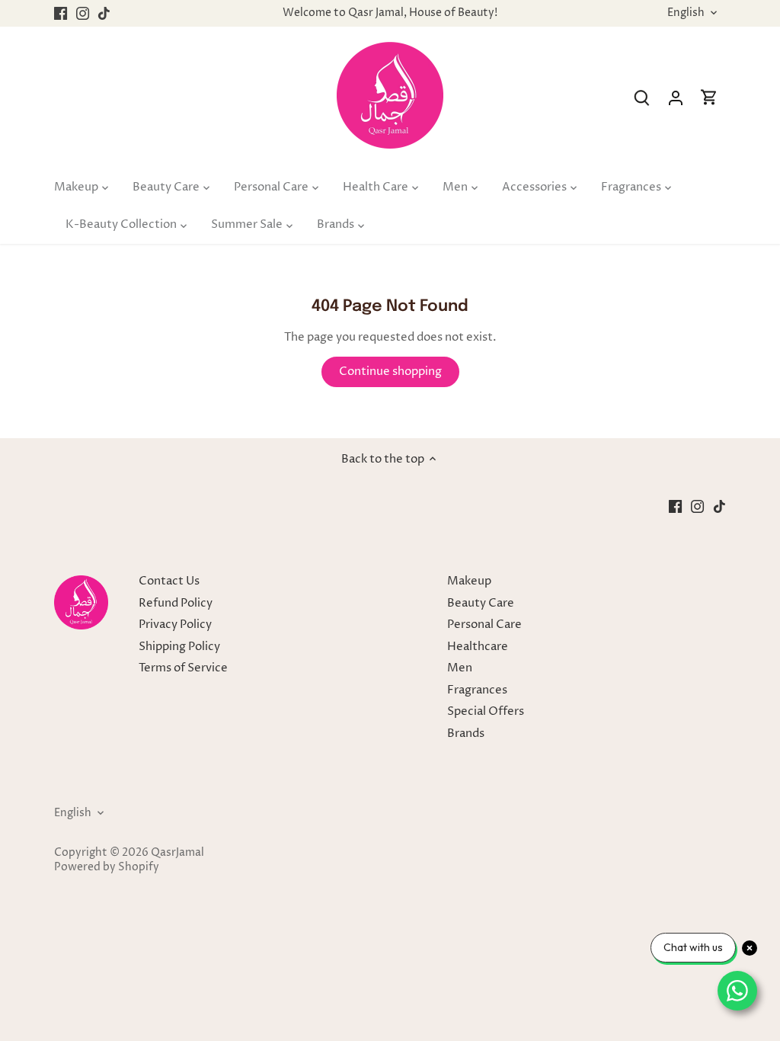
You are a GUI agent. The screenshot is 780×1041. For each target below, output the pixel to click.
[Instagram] (82, 13)
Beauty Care (480, 603)
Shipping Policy (179, 647)
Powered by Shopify (106, 867)
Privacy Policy (175, 625)
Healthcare (477, 647)
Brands (465, 733)
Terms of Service (183, 668)
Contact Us (169, 581)
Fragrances (477, 690)
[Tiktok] (104, 13)
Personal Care (484, 625)
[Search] (642, 98)
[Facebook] (60, 13)
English (686, 13)
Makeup (469, 581)
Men (459, 668)
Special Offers (485, 711)
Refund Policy (176, 603)
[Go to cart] (709, 98)
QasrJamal (177, 853)
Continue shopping (390, 372)
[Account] (675, 98)
